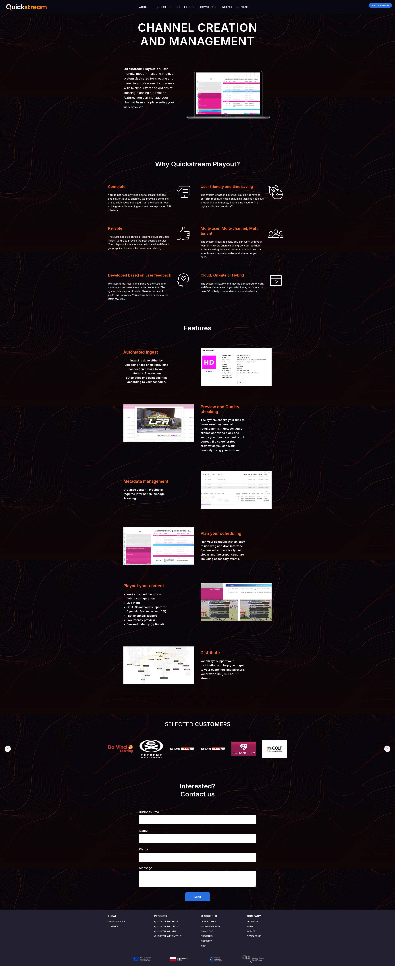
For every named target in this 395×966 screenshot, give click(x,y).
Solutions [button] (184, 7)
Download (207, 7)
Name (143, 831)
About (144, 7)
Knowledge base (210, 926)
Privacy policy (116, 921)
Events (251, 931)
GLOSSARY (206, 941)
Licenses (113, 926)
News (250, 926)
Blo (203, 946)
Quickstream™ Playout (168, 936)
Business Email (149, 812)
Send (197, 896)
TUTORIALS (207, 936)
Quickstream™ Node (166, 921)
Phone (143, 849)
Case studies (208, 921)
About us (252, 921)
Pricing (226, 7)
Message (145, 868)
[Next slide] (387, 749)
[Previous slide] (8, 749)
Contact (243, 7)
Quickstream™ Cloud (166, 926)
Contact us (254, 936)
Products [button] (161, 7)
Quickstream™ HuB (165, 931)
